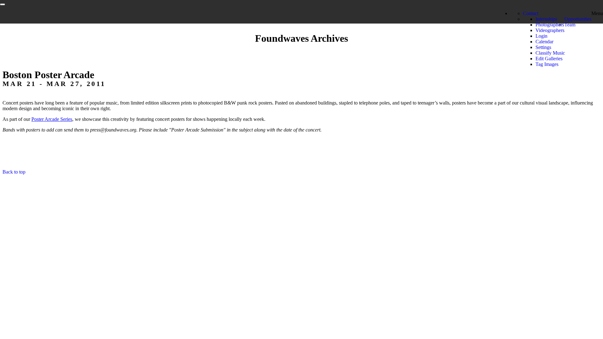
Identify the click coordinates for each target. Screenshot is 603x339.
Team (569, 24)
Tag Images (546, 64)
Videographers (549, 30)
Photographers (549, 24)
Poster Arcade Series (51, 119)
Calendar (544, 41)
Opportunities (577, 19)
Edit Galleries (548, 58)
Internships (546, 19)
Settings (543, 47)
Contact (530, 13)
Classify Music (550, 53)
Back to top (14, 172)
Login (541, 36)
